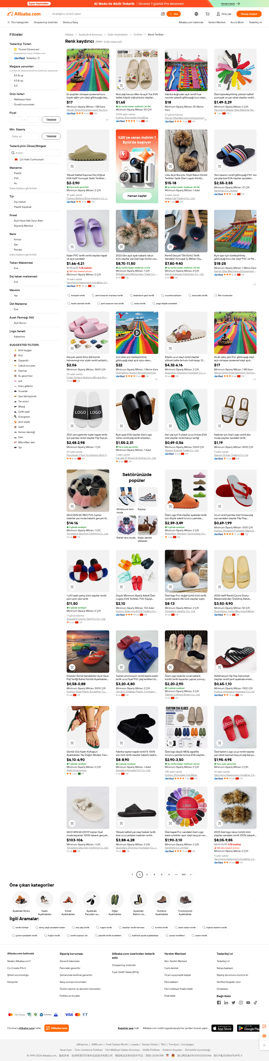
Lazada (135, 1044)
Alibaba (69, 34)
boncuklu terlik (199, 295)
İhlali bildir (169, 995)
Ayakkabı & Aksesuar (90, 34)
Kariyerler (12, 981)
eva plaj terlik (82, 927)
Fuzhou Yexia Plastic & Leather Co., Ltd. (88, 691)
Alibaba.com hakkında (20, 953)
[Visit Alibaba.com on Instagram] (241, 1002)
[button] (163, 14)
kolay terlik (139, 303)
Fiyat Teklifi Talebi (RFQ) (125, 972)
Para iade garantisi (70, 968)
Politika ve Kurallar (70, 995)
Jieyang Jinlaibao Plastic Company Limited (137, 691)
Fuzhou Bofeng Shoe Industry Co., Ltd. (88, 198)
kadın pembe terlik (80, 303)
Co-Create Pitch (16, 968)
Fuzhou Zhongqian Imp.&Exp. (132, 117)
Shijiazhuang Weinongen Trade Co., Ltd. (137, 274)
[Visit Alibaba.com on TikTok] (255, 1002)
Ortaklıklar (222, 988)
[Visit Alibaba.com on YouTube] (248, 1002)
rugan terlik (106, 927)
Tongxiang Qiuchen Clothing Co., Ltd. (87, 533)
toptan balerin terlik (216, 927)
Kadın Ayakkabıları (118, 34)
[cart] (208, 14)
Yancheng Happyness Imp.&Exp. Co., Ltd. (88, 282)
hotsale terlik (78, 295)
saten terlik (201, 935)
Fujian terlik (54, 935)
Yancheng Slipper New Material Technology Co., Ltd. (235, 109)
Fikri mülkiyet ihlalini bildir (178, 988)
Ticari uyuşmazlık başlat (177, 975)
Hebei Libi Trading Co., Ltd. (180, 198)
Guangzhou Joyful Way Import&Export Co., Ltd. (235, 611)
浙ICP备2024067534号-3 (228, 1055)
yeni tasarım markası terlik (109, 295)
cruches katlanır (173, 295)
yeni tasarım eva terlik (112, 303)
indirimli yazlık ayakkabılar (145, 935)
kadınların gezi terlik (143, 295)
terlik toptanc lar (79, 935)
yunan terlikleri (177, 935)
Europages (188, 1044)
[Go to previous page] (132, 874)
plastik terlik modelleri (109, 935)
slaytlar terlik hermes (133, 927)
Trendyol (173, 1044)
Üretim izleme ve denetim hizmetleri (80, 988)
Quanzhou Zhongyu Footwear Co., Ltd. (186, 372)
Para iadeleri (171, 981)
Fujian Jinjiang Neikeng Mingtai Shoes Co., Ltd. (88, 377)
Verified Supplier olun (229, 981)
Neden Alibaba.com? (19, 961)
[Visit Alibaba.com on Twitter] (233, 1002)
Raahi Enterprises (77, 770)
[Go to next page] (191, 874)
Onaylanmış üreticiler (124, 965)
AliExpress (82, 1044)
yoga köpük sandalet (166, 303)
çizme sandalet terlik (26, 935)
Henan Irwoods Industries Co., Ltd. (184, 274)
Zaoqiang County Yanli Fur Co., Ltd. (86, 618)
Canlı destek (171, 968)
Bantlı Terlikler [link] (156, 34)
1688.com (96, 1044)
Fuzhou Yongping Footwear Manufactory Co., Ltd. (235, 530)
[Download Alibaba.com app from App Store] (222, 1028)
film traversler (225, 295)
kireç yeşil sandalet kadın (52, 927)
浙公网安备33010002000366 (194, 1055)
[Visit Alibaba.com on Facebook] (219, 1002)
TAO (163, 1044)
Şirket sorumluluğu (18, 975)
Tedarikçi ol (223, 961)
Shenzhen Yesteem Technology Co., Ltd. (186, 533)
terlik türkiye (22, 927)
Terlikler (137, 34)
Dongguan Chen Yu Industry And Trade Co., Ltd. (88, 455)
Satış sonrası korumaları (73, 981)
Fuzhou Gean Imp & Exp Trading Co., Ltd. (137, 611)
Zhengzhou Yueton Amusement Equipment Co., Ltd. (137, 372)
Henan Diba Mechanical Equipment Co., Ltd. (186, 118)
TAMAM (51, 119)
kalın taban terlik (187, 927)
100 (184, 874)
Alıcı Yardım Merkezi (175, 961)
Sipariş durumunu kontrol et (232, 975)
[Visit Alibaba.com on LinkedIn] (226, 1002)
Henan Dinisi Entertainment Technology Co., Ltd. (88, 109)
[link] (264, 1026)
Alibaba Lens (26, 1028)
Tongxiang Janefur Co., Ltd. (180, 611)
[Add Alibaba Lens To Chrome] (56, 1028)
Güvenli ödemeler (70, 961)
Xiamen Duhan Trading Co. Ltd (231, 455)
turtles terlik (161, 927)
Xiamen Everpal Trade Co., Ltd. (182, 450)
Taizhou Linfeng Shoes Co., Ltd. (182, 694)
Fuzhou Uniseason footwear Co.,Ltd (234, 691)
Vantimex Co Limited (226, 190)
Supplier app (126, 1028)
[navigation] (35, 455)
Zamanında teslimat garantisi (76, 975)
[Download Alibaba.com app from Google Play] (249, 1028)
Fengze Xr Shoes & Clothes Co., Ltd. (136, 458)
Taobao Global (150, 1044)
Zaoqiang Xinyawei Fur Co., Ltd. (133, 770)
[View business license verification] (167, 1055)
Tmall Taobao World (117, 1044)
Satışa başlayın (225, 968)
